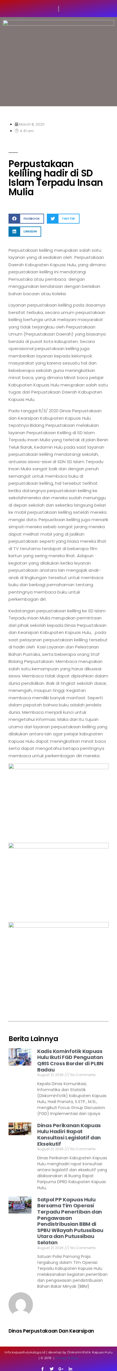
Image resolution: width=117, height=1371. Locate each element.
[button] (26, 219)
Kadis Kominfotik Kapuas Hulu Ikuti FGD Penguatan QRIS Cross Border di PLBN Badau (70, 1060)
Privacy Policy (66, 1358)
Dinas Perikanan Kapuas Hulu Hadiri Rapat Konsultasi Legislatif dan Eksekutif (69, 1134)
